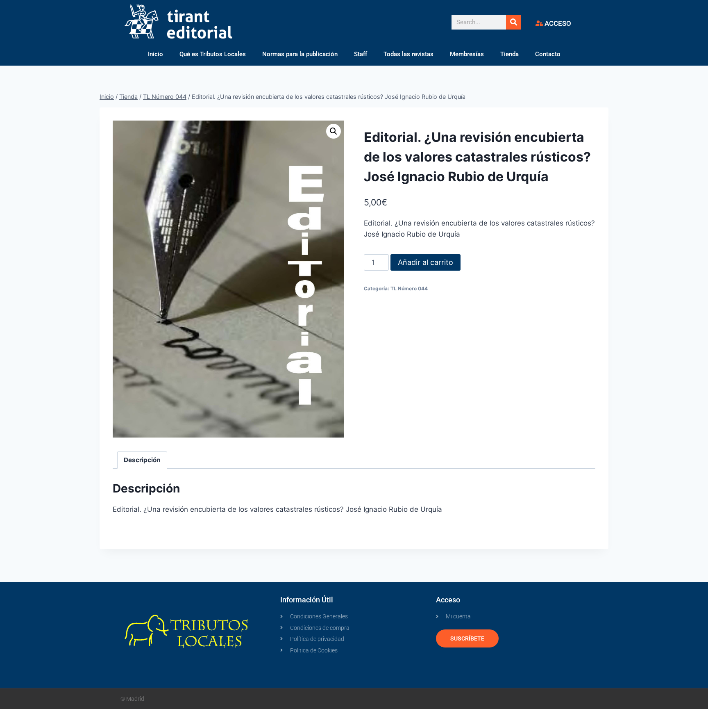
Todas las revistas (408, 54)
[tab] (142, 460)
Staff (360, 54)
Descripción (142, 460)
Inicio (155, 54)
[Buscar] (513, 22)
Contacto (547, 54)
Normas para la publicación (300, 54)
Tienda (509, 54)
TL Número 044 (409, 288)
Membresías (467, 54)
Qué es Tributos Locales (212, 54)
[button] (333, 131)
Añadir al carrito (425, 262)
